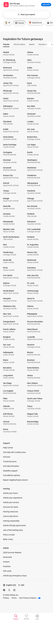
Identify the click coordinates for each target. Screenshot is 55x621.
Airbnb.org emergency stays (15, 575)
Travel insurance (9, 461)
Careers (6, 562)
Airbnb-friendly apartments (14, 525)
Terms (14, 598)
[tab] (7, 22)
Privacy (6, 598)
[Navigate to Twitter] (9, 590)
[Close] (2, 4)
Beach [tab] (31, 44)
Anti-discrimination (11, 466)
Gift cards (7, 571)
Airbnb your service (11, 502)
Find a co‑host (9, 535)
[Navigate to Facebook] (4, 590)
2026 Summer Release (12, 552)
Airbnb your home (10, 493)
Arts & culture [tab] (19, 44)
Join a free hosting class (13, 530)
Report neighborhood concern (15, 480)
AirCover (6, 457)
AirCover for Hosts (10, 507)
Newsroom (7, 557)
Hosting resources (10, 511)
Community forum (10, 516)
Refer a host (8, 539)
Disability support (10, 471)
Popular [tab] (6, 44)
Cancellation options (11, 475)
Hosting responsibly (11, 521)
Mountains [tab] (42, 44)
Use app (46, 4)
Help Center (8, 447)
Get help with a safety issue (14, 452)
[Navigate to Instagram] (14, 590)
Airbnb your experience (12, 498)
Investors (7, 566)
